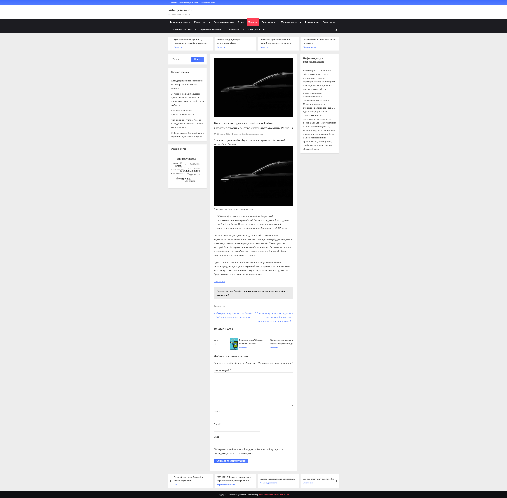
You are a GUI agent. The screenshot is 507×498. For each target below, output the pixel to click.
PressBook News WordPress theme (274, 494)
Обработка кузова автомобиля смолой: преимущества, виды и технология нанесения (232, 41)
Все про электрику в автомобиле (276, 479)
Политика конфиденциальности (184, 2)
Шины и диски (266, 47)
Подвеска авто (269, 22)
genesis (237, 134)
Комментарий (222, 370)
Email (218, 424)
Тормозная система (210, 29)
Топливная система (181, 29)
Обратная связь (208, 2)
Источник (219, 281)
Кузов (241, 22)
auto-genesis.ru (180, 10)
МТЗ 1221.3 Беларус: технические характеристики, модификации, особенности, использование (191, 479)
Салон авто (329, 22)
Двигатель (199, 22)
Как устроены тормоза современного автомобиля (316, 479)
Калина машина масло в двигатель (234, 479)
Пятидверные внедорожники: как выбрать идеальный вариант (187, 84)
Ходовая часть (289, 22)
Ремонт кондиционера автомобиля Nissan (185, 41)
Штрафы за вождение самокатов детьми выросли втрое (323, 41)
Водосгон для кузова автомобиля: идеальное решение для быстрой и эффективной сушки (276, 342)
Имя (217, 411)
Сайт (216, 436)
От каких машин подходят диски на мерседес (276, 41)
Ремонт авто (311, 22)
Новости (252, 22)
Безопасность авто (180, 22)
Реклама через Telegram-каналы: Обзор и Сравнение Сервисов (240, 342)
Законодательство (224, 22)
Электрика (254, 29)
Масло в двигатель (225, 482)
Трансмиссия (232, 29)
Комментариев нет (254, 134)
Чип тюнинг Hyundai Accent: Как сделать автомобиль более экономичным (187, 123)
